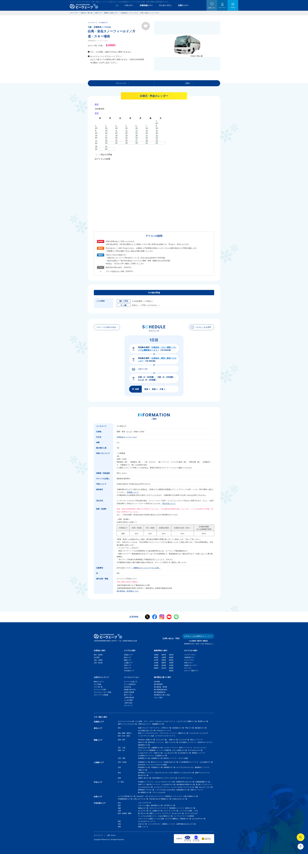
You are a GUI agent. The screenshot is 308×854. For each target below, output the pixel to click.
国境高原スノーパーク (176, 808)
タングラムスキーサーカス (185, 767)
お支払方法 (127, 687)
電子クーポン (128, 695)
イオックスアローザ (144, 803)
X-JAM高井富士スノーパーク (188, 762)
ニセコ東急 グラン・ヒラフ (144, 721)
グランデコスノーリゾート (168, 733)
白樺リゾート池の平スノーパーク (149, 784)
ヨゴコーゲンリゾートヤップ (158, 808)
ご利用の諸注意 (129, 697)
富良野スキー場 (203, 721)
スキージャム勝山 (144, 805)
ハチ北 (195, 811)
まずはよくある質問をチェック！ (198, 636)
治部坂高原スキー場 (182, 790)
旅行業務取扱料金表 (160, 689)
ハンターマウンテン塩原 (146, 736)
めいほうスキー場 (178, 813)
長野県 (164, 663)
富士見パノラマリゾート (204, 784)
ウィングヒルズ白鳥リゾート (147, 816)
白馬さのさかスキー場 (180, 799)
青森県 (156, 657)
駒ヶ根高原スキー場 (144, 792)
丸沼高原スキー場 (161, 755)
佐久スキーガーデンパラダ (164, 773)
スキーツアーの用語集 (101, 695)
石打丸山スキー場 (144, 747)
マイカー (165, 5)
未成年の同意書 (129, 692)
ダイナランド (166, 813)
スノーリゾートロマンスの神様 (157, 765)
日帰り (183, 5)
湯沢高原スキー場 (144, 745)
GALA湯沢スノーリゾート (187, 742)
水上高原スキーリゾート (146, 755)
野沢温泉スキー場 (144, 767)
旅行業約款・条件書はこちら (128, 591)
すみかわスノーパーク (164, 730)
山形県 (156, 663)
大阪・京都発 (98, 660)
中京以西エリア (129, 671)
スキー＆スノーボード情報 (102, 692)
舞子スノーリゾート (185, 747)
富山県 (164, 668)
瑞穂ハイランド (143, 827)
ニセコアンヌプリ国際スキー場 (186, 721)
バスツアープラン (190, 655)
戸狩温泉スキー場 (156, 767)
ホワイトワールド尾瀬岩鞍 (146, 750)
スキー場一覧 (98, 687)
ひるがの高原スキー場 (165, 816)
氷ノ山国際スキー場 (155, 811)
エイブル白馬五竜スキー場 (126, 796)
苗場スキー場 (173, 740)
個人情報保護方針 (160, 692)
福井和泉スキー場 (156, 805)
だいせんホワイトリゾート (146, 821)
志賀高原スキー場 (144, 762)
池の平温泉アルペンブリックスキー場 (164, 778)
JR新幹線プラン (189, 657)
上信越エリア (128, 663)
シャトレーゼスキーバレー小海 (164, 782)
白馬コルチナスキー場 (141, 799)
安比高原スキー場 (178, 728)
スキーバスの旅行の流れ (106, 327)
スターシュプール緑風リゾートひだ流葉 (151, 819)
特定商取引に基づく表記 (162, 695)
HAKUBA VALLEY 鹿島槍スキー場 (160, 799)
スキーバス (187, 668)
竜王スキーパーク (156, 762)
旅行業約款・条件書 (160, 687)
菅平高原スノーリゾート (146, 773)
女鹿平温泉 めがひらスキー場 (186, 824)
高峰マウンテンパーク (202, 773)
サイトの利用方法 (129, 684)
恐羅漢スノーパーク (168, 824)
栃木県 (164, 655)
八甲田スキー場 (166, 728)
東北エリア (127, 657)
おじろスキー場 (143, 811)
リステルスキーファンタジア (198, 733)
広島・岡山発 (98, 663)
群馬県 (164, 660)
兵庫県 (171, 663)
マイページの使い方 (130, 681)
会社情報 (157, 681)
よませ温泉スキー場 (206, 762)
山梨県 (164, 657)
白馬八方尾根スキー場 (190, 796)
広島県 (171, 665)
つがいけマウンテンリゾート (154, 796)
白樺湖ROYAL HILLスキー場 (185, 782)
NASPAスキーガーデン (204, 742)
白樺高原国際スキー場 (202, 782)
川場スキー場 (158, 753)
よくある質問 (128, 700)
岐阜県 (171, 660)
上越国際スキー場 (156, 747)
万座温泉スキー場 (156, 758)
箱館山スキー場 (143, 808)
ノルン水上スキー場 (170, 753)
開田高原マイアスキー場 (146, 790)
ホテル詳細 (97, 684)
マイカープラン (189, 660)
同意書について (133, 492)
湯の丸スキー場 (143, 775)
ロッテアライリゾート (185, 778)
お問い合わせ (111, 835)
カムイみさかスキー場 (145, 787)
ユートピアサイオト (154, 824)
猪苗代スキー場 (183, 733)
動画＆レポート (99, 681)
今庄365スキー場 (169, 805)
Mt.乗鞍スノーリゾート (145, 782)
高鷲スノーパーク (155, 813)
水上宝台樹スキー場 (184, 753)
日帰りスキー (188, 663)
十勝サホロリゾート (144, 724)
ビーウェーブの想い (100, 689)
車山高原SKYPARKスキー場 (185, 784)
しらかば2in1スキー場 (168, 784)
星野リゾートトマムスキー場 (127, 724)
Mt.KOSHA (141, 765)
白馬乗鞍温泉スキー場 (125, 799)
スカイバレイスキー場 (171, 811)
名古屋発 (97, 657)
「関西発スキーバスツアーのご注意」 (146, 568)
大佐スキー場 (142, 824)
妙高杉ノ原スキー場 (144, 778)
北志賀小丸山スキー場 (171, 762)
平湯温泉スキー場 (185, 819)
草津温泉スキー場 (144, 758)
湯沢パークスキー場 (171, 742)
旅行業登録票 (158, 684)
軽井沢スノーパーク (170, 758)
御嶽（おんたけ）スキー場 (203, 787)
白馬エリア (127, 665)
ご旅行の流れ (128, 703)
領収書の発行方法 (129, 689)
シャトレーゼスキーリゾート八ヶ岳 (182, 787)
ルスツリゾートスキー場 (126, 721)
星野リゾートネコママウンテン (148, 733)
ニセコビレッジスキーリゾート (165, 721)
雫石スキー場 (189, 728)
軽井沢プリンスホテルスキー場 (184, 773)
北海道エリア (128, 655)
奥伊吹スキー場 (191, 808)
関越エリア (127, 660)
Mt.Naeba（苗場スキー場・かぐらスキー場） (153, 740)
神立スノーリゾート (196, 740)
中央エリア (127, 668)
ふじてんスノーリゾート (162, 787)
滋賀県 (171, 657)
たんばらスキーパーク (145, 753)
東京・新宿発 (98, 655)
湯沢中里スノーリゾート (156, 742)
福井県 (171, 655)
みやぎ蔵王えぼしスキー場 (146, 730)
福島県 (156, 668)
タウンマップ (128, 705)
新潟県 (164, 665)
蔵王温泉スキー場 (200, 728)
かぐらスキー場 (184, 740)
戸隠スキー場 (142, 770)
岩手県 (156, 660)
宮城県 (156, 665)
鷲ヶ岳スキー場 (143, 813)
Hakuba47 (140, 796)
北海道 (156, 655)
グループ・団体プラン (191, 671)
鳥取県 (171, 671)
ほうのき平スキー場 (198, 819)
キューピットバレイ (199, 747)
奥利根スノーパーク (198, 753)
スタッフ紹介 (158, 697)
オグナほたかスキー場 (195, 750)
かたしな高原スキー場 (179, 750)
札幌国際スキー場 (158, 724)
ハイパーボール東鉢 (185, 811)
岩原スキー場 (142, 742)
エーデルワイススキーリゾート (165, 736)
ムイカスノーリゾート (171, 747)
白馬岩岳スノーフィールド (127, 437)
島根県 (171, 668)
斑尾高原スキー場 (169, 767)
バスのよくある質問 (203, 327)
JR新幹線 (146, 5)
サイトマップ (98, 835)
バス (128, 5)
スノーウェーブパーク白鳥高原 (184, 816)
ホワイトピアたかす (191, 813)
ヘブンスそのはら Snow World (165, 790)
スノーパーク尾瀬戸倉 (164, 750)
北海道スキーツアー (190, 665)
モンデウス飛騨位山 (171, 819)
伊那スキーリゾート (196, 790)
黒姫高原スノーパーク (202, 767)
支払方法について (169, 503)
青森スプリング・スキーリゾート (149, 728)
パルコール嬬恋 (183, 758)
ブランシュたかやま (158, 792)
